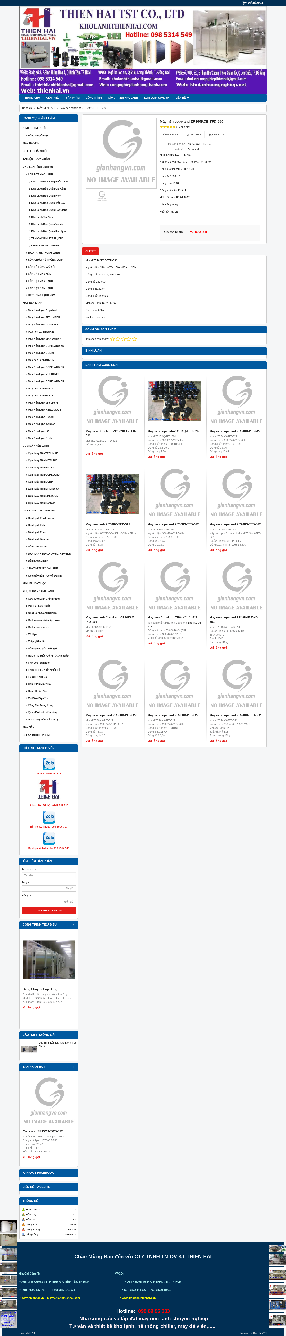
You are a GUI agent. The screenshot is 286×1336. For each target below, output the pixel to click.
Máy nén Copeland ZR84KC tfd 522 (172, 617)
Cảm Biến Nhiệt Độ (39, 684)
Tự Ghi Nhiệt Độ (37, 677)
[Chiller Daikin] (277, 1274)
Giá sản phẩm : (174, 231)
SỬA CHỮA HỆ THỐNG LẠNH (46, 259)
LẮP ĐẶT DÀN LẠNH (40, 288)
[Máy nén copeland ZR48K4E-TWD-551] (236, 587)
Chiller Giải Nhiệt (35, 151)
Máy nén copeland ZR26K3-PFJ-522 (173, 715)
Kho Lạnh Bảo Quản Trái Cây (48, 202)
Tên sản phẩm (30, 869)
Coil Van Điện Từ (38, 698)
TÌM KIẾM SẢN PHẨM (49, 910)
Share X (195, 134)
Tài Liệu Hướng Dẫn (36, 159)
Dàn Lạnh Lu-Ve (37, 546)
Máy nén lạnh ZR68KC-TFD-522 (108, 524)
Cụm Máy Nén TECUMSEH (44, 453)
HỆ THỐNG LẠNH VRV (41, 295)
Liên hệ (181, 97)
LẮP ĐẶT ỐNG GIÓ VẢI (41, 266)
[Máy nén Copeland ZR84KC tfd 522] (174, 587)
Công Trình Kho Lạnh (123, 97)
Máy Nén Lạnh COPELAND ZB (46, 345)
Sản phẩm (73, 97)
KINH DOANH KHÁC (35, 128)
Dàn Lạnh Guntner (39, 539)
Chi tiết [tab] (90, 251)
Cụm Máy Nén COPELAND (44, 474)
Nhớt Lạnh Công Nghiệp (42, 613)
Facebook (172, 134)
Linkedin (217, 134)
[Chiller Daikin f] (277, 1290)
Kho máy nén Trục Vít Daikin (45, 575)
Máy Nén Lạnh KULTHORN (44, 374)
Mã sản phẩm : (176, 144)
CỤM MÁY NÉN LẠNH (36, 445)
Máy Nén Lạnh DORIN (41, 353)
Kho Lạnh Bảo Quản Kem (46, 195)
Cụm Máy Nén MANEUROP (44, 488)
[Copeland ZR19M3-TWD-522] (49, 1102)
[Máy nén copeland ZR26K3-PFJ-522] (174, 685)
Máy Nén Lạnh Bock (40, 438)
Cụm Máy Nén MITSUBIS (42, 460)
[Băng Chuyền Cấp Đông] (49, 960)
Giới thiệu (53, 97)
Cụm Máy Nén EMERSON (43, 496)
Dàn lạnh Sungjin (157, 97)
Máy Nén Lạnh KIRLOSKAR (44, 409)
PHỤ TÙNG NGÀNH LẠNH (38, 591)
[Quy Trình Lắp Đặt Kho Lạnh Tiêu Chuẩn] (29, 1056)
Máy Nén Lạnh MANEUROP (44, 338)
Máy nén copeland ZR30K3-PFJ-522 (111, 715)
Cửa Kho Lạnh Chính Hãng (44, 598)
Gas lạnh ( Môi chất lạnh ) (43, 719)
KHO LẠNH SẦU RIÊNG (45, 245)
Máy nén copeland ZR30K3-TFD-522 (173, 524)
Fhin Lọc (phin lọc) (39, 662)
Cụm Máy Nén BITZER (41, 467)
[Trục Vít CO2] (277, 1248)
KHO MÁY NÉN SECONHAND (40, 568)
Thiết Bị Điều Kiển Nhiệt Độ (44, 669)
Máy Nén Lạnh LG (38, 431)
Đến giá (26, 895)
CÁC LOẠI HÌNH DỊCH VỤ (38, 167)
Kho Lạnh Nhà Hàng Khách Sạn (49, 181)
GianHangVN (260, 1333)
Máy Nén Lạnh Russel (41, 417)
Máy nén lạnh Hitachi (40, 395)
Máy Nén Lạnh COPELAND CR (46, 367)
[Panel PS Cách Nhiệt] (8, 1304)
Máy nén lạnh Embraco (41, 388)
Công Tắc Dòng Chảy (40, 705)
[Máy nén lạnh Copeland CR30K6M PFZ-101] (112, 587)
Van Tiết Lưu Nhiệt (39, 605)
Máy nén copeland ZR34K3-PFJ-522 (235, 431)
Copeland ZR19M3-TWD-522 (43, 1131)
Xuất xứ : (180, 149)
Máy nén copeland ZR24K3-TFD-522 (235, 715)
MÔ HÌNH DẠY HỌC (34, 583)
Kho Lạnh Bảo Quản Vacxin (47, 224)
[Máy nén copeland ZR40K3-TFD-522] (236, 494)
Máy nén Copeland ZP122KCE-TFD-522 (111, 433)
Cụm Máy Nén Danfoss (41, 503)
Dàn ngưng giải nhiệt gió (42, 648)
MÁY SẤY (28, 727)
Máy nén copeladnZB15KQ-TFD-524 (173, 431)
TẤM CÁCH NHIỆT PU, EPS (47, 238)
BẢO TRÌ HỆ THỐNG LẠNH (44, 252)
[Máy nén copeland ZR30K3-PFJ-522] (112, 685)
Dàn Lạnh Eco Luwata (41, 518)
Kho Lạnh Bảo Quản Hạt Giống (49, 210)
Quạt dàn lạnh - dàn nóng (42, 712)
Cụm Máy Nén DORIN (41, 481)
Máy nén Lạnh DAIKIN (41, 331)
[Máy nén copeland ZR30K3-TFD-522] (174, 494)
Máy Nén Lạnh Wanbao (41, 424)
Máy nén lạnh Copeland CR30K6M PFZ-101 (110, 619)
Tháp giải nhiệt (36, 641)
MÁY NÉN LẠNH (32, 302)
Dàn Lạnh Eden (37, 532)
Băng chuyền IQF (38, 135)
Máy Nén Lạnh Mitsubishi (43, 402)
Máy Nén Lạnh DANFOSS (43, 324)
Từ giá (25, 882)
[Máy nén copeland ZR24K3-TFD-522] (236, 685)
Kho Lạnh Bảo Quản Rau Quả (48, 231)
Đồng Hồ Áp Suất (38, 691)
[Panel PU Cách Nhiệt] (8, 1292)
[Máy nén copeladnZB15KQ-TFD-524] (174, 401)
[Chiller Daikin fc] (277, 1320)
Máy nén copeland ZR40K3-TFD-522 (235, 524)
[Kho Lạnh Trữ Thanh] (8, 1254)
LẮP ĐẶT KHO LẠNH (40, 174)
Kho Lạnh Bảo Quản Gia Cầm (48, 188)
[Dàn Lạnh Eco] (8, 1267)
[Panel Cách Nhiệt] (8, 1280)
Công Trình (94, 97)
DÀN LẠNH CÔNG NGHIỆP (39, 510)
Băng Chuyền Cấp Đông (40, 989)
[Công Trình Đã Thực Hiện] (8, 1226)
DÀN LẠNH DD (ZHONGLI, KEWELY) (49, 553)
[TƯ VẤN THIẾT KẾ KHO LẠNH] (8, 1319)
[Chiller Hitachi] (277, 1260)
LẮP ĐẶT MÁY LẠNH (40, 281)
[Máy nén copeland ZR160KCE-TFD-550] (121, 153)
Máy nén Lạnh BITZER (41, 360)
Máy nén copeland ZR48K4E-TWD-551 (234, 619)
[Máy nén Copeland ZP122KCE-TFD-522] (112, 401)
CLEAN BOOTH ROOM (36, 735)
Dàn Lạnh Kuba (37, 525)
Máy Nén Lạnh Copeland (42, 310)
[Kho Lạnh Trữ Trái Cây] (8, 1240)
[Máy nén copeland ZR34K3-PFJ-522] (236, 401)
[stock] (277, 1305)
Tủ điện (32, 634)
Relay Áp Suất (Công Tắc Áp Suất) (48, 655)
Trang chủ (32, 97)
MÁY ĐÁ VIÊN (31, 143)
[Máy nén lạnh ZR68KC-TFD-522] (112, 494)
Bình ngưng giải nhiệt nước (44, 620)
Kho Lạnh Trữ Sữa (42, 217)
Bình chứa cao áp (38, 627)
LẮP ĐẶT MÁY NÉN (39, 274)
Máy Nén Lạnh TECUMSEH (44, 317)
